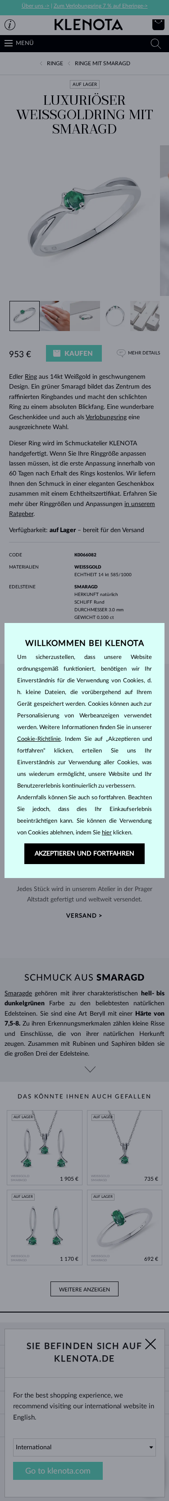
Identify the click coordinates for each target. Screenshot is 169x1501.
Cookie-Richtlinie (39, 739)
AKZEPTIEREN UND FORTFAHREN (84, 854)
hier (107, 833)
